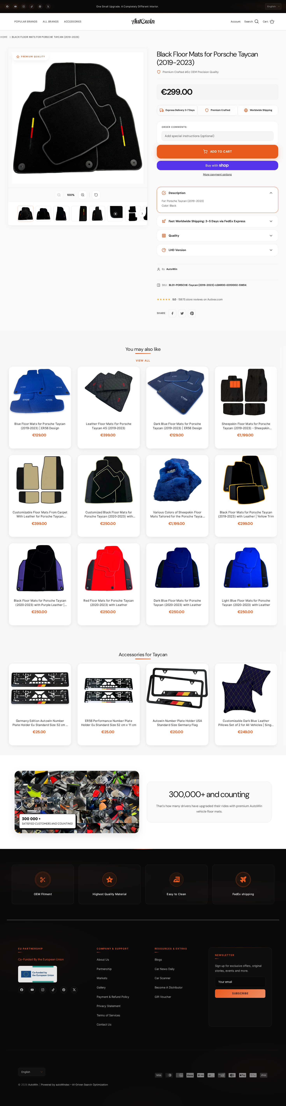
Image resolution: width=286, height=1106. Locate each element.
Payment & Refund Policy (113, 996)
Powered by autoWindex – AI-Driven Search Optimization (74, 1084)
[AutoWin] (143, 21)
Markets (102, 978)
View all (143, 360)
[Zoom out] (59, 195)
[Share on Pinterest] (192, 313)
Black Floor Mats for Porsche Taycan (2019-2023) (45, 37)
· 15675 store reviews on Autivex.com (197, 299)
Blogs (158, 959)
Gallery (101, 987)
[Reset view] (96, 195)
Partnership (104, 969)
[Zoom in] (82, 195)
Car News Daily (165, 969)
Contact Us (104, 1024)
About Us (103, 959)
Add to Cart (221, 151)
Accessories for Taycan (143, 655)
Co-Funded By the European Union (41, 959)
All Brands (51, 21)
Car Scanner (162, 978)
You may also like (143, 349)
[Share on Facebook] (172, 313)
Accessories (72, 21)
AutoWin (33, 1084)
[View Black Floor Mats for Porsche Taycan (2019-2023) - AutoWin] (25, 213)
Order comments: (174, 127)
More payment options (217, 174)
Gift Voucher (163, 996)
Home (4, 37)
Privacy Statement (108, 1006)
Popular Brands (25, 21)
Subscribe (240, 993)
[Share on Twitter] (182, 313)
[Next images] (142, 213)
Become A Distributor (168, 987)
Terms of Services (108, 1015)
